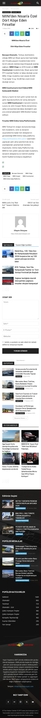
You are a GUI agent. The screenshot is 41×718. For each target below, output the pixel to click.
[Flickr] (14, 702)
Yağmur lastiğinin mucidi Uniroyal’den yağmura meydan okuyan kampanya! (26, 281)
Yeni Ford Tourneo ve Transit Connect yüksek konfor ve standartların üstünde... (26, 396)
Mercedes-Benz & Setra (22, 566)
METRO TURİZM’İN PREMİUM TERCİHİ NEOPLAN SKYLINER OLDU (26, 503)
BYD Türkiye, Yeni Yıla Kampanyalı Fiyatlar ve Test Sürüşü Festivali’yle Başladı (27, 270)
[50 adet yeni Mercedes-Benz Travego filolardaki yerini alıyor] (8, 562)
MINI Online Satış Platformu (11, 179)
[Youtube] (33, 702)
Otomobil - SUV (16, 12)
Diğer (4, 256)
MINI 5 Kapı (6, 176)
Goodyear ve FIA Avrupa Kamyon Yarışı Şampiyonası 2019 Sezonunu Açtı (25, 408)
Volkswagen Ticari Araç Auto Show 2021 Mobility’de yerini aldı (26, 548)
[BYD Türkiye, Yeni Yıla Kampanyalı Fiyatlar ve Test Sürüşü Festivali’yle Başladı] (8, 270)
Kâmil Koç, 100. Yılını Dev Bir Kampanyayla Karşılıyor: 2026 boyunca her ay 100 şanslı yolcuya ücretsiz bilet (26, 256)
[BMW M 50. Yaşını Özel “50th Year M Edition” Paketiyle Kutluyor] (30, 436)
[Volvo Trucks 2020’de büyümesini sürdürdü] (11, 459)
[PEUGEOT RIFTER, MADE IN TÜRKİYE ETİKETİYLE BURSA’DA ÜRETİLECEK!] (8, 530)
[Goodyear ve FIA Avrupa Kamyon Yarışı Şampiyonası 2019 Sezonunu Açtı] (8, 409)
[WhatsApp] (22, 33)
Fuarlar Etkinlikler (21, 553)
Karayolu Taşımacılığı (9, 464)
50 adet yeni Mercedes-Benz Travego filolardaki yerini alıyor (26, 561)
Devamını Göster (19, 418)
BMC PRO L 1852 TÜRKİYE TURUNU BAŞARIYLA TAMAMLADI (24, 515)
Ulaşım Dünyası (20, 230)
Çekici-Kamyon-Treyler (22, 580)
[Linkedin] (27, 33)
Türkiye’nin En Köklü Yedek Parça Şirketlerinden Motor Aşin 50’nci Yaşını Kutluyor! (29, 471)
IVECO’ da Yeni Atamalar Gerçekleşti (31, 204)
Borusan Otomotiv (17, 173)
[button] (4, 3)
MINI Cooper (16, 176)
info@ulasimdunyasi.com (23, 686)
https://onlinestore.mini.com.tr (14, 139)
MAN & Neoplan (20, 508)
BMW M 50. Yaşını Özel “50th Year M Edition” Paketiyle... (29, 446)
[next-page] (7, 289)
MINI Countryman (28, 176)
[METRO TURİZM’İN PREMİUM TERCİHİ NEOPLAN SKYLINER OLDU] (8, 504)
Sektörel (5, 441)
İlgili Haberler (8, 245)
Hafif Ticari (19, 401)
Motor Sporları (20, 413)
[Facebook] (11, 33)
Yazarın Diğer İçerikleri (23, 245)
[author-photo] (20, 227)
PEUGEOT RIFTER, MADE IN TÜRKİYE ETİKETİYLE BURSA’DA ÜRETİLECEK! (27, 529)
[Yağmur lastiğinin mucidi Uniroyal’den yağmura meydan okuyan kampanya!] (8, 281)
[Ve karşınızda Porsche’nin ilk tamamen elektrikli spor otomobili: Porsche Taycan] (8, 372)
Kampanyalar (15, 9)
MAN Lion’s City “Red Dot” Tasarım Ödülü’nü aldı (10, 205)
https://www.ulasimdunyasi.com (20, 234)
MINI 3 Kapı (29, 173)
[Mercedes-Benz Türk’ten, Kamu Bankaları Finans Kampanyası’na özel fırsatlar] (8, 384)
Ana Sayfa (5, 9)
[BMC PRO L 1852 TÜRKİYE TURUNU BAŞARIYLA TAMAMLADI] (8, 516)
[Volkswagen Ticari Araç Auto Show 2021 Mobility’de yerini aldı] (8, 549)
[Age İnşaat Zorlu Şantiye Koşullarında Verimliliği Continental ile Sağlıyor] (11, 436)
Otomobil (18, 376)
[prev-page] (3, 289)
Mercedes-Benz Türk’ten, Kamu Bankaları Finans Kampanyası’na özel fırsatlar (26, 384)
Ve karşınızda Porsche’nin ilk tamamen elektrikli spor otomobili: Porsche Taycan (26, 371)
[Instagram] (20, 702)
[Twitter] (17, 33)
